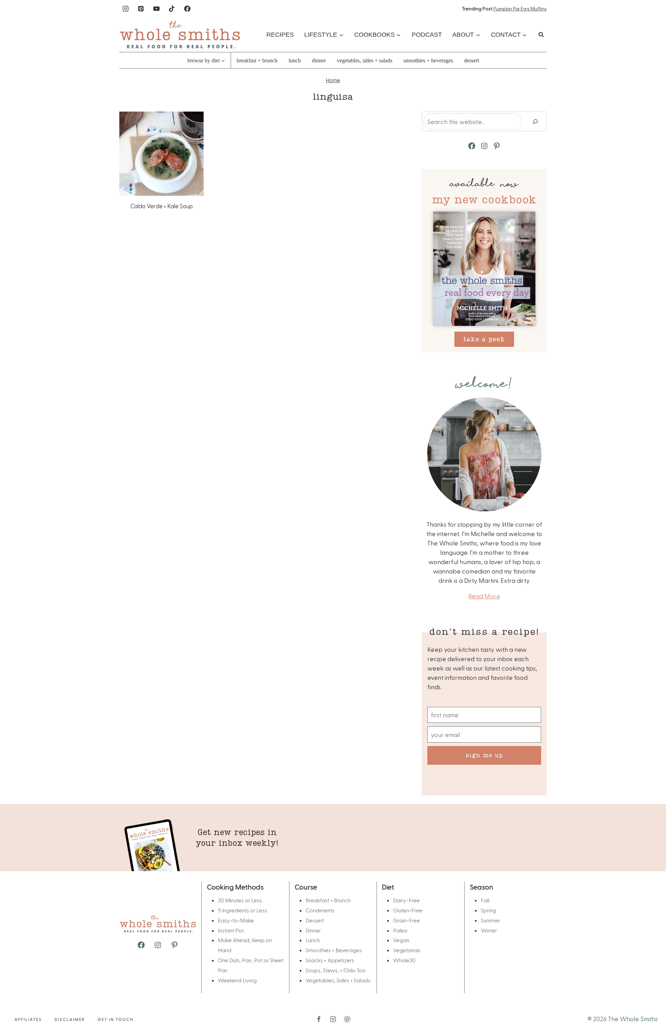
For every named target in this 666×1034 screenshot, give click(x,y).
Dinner (319, 60)
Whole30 (404, 960)
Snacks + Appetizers (330, 960)
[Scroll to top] (649, 1007)
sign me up (484, 755)
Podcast (427, 34)
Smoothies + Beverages (428, 60)
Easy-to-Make (236, 920)
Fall (485, 900)
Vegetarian (406, 950)
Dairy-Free (406, 900)
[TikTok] (171, 8)
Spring (488, 910)
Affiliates (28, 1019)
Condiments (320, 910)
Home (333, 80)
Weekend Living (237, 980)
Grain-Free (406, 920)
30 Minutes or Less (240, 900)
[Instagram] (125, 8)
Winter (489, 930)
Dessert (471, 60)
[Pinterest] (141, 8)
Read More (484, 595)
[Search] (535, 121)
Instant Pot (231, 930)
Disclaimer (69, 1019)
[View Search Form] (541, 34)
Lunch (295, 60)
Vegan (401, 940)
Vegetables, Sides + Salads (364, 60)
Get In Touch (115, 1019)
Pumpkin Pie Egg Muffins (520, 8)
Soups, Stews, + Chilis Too (336, 970)
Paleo (400, 930)
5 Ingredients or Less (242, 910)
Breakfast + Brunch (257, 60)
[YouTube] (156, 8)
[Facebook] (187, 8)
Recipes (280, 34)
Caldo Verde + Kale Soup (161, 205)
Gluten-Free (407, 910)
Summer (490, 920)
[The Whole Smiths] (180, 34)
